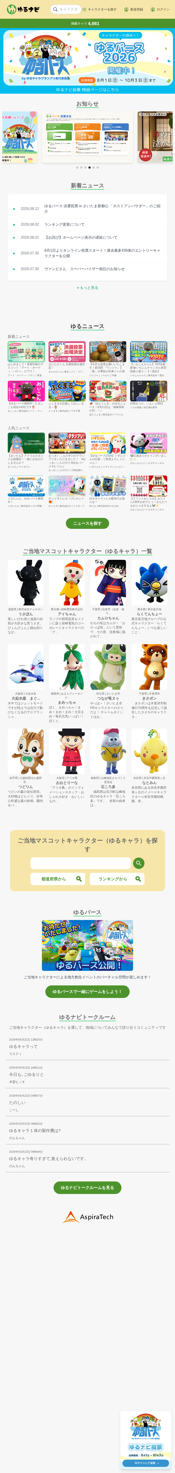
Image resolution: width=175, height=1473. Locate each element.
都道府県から (53, 879)
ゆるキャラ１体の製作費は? (35, 1130)
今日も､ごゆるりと (26, 1074)
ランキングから (113, 879)
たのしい (17, 1102)
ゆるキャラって (23, 1046)
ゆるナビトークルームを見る (87, 1187)
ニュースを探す (87, 523)
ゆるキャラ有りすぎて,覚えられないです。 (48, 1158)
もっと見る (87, 287)
